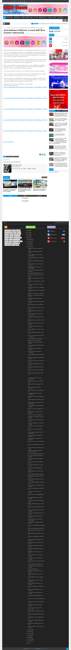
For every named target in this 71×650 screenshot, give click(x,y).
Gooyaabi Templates (44, 648)
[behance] (20, 1)
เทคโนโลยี (7, 235)
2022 (28, 237)
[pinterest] (13, 1)
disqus (25, 195)
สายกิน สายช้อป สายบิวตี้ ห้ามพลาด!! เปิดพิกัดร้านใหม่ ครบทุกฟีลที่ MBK (39, 190)
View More (45, 177)
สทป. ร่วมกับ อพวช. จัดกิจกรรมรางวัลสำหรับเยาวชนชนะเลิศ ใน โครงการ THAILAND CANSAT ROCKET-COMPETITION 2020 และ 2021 (58, 148)
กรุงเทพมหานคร (17, 17)
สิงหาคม (29, 246)
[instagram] (22, 1)
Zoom (58, 110)
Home (5, 27)
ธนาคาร (11, 235)
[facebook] (9, 1)
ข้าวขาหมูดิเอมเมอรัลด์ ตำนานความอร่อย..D (35, 338)
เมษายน (29, 635)
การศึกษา (18, 230)
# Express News (15, 156)
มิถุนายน (29, 631)
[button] (40, 154)
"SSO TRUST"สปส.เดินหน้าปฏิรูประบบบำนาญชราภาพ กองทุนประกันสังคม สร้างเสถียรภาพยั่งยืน (61, 119)
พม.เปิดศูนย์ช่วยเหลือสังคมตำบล (33, 569)
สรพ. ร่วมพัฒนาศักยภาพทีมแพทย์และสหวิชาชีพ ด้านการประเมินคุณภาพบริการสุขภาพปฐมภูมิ (10, 190)
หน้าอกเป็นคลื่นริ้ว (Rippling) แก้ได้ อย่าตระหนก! (36, 273)
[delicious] (24, 1)
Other (54, 17)
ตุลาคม (29, 243)
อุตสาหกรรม (15, 243)
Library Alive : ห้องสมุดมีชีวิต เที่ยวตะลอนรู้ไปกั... (36, 528)
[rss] (19, 1)
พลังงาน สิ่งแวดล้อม (17, 237)
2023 (28, 236)
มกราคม (29, 640)
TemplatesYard (32, 648)
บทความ (6, 237)
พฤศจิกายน (30, 241)
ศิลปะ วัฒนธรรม (16, 241)
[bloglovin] (15, 1)
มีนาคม (29, 637)
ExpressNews (24, 23)
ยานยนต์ (6, 239)
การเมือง (13, 230)
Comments (64, 110)
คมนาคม (18, 232)
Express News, (22, 35)
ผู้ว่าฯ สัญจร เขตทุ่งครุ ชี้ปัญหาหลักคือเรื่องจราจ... (36, 453)
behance (34, 168)
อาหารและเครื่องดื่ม (8, 243)
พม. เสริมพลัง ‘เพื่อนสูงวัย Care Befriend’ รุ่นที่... (36, 564)
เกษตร (15, 232)
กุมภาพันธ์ (30, 639)
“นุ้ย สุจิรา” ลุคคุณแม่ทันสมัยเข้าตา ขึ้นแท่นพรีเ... (36, 474)
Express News (9, 17)
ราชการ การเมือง (17, 239)
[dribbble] (17, 1)
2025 (28, 232)
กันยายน (29, 245)
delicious (24, 168)
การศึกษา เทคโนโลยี (25, 17)
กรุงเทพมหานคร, (17, 35)
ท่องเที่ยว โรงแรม (42, 17)
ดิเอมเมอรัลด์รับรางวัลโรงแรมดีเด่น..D (34, 340)
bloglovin (29, 168)
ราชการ (10, 239)
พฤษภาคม (30, 633)
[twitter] (11, 1)
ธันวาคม (29, 239)
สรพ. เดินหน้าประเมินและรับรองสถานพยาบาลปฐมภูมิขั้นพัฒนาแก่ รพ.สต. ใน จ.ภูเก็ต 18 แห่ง (25, 190)
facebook (39, 195)
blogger (10, 195)
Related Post (6, 177)
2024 (28, 234)
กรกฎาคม (29, 629)
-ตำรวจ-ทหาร (60, 17)
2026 (28, 230)
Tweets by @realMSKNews (54, 171)
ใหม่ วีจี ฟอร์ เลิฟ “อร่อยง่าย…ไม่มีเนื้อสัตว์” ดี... (35, 414)
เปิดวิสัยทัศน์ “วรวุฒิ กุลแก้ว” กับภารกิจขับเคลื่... (36, 293)
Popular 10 (52, 110)
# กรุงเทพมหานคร (9, 156)
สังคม (31, 17)
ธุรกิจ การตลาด (17, 235)
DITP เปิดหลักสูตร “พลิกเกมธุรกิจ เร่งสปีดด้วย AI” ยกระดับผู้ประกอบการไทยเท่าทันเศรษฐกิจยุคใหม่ (43, 23)
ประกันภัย (50, 17)
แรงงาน (36, 17)
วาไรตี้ (10, 241)
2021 (28, 643)
